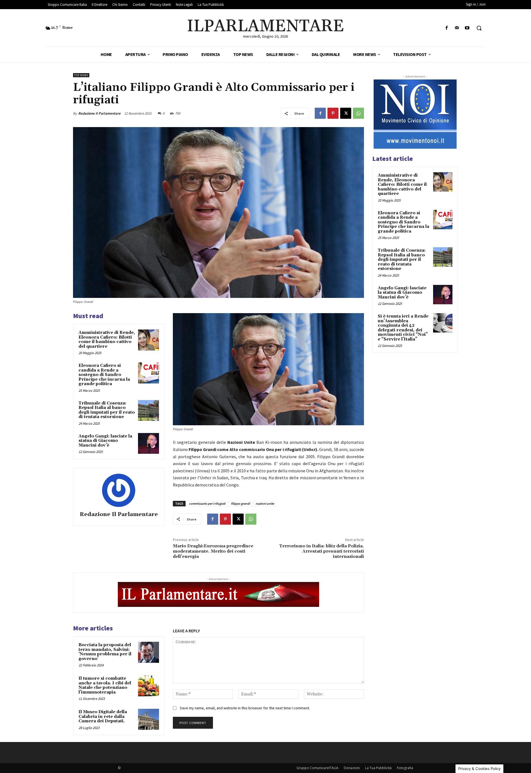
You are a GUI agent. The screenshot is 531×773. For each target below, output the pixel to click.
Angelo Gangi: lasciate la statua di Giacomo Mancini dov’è (105, 441)
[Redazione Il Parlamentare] (118, 490)
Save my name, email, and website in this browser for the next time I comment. (245, 707)
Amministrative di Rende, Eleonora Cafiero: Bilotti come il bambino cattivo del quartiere (107, 339)
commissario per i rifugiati (207, 503)
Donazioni (352, 768)
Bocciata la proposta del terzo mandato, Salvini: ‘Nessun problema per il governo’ (105, 651)
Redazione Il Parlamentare (99, 113)
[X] (345, 113)
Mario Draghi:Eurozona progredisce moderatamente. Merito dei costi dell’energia (213, 551)
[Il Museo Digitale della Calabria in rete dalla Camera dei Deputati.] (148, 719)
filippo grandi (240, 503)
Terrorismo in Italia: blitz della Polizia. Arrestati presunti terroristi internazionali (321, 551)
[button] (479, 28)
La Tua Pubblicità (378, 768)
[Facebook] (446, 28)
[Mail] (457, 28)
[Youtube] (467, 28)
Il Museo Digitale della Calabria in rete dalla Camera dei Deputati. (103, 716)
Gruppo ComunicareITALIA (317, 768)
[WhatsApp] (358, 113)
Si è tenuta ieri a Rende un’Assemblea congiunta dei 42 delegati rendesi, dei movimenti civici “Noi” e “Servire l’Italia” (403, 328)
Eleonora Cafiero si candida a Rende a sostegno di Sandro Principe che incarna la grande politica (104, 374)
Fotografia (405, 768)
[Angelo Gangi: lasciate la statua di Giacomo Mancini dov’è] (148, 443)
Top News (81, 75)
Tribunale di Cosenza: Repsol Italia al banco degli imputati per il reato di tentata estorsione (107, 410)
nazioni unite (265, 503)
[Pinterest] (333, 113)
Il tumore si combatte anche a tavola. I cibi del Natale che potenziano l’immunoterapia (105, 685)
